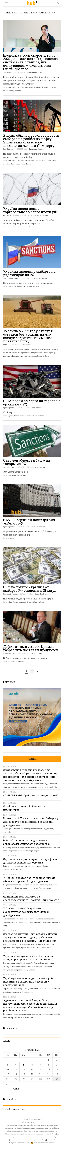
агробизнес (25, 349)
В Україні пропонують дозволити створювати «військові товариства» (26, 842)
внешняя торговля (51, 349)
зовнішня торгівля (27, 160)
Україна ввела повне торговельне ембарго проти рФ (30, 210)
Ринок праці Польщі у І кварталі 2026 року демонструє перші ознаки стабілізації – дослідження (30, 822)
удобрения (38, 356)
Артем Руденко (8, 407)
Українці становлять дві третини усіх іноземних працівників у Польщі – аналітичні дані (28, 981)
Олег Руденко (8, 72)
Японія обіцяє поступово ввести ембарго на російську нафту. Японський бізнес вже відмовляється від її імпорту (31, 140)
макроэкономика (35, 87)
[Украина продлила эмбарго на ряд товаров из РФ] (32, 252)
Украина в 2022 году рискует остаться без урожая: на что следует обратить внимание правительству (28, 336)
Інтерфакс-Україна (48, 1140)
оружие (10, 415)
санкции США (32, 415)
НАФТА (45, 87)
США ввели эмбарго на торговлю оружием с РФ (32, 402)
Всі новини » (10, 1028)
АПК (41, 349)
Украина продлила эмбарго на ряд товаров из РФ (29, 273)
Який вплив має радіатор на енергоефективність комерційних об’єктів (31, 898)
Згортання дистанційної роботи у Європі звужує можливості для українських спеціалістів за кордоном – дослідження (30, 937)
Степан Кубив (32, 602)
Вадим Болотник (9, 653)
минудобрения (36, 352)
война (10, 602)
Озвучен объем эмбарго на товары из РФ (26, 462)
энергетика (20, 164)
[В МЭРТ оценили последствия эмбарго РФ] (32, 500)
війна (9, 87)
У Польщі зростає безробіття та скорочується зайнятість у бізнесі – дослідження (27, 912)
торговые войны (9, 356)
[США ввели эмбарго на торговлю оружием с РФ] (32, 381)
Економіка (33, 72)
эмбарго (18, 90)
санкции (29, 286)
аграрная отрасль (14, 349)
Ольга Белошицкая (10, 278)
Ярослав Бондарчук (10, 215)
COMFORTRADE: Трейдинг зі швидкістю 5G (30, 795)
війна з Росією (13, 227)
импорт (38, 160)
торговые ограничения (24, 356)
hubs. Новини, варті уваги (32, 3)
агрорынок (35, 349)
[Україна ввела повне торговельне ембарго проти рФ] (32, 189)
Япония (28, 164)
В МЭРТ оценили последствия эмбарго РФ (29, 521)
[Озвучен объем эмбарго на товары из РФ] (32, 441)
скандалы (22, 602)
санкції (11, 90)
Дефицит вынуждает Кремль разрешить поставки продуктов (30, 648)
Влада (32, 407)
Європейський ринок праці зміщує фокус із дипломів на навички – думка (32, 860)
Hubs (5, 344)
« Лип (15, 1088)
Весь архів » (9, 1099)
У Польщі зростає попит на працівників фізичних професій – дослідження (29, 879)
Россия (15, 602)
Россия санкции (20, 415)
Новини (40, 72)
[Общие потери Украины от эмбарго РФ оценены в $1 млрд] (32, 565)
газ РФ (8, 352)
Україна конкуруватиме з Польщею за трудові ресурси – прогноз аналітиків (28, 957)
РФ (24, 286)
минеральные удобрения (21, 352)
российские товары (15, 286)
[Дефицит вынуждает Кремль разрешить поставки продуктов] (32, 627)
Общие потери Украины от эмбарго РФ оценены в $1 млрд (29, 589)
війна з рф (16, 87)
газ (4, 352)
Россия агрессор (49, 352)
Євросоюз (24, 87)
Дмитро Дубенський (10, 594)
